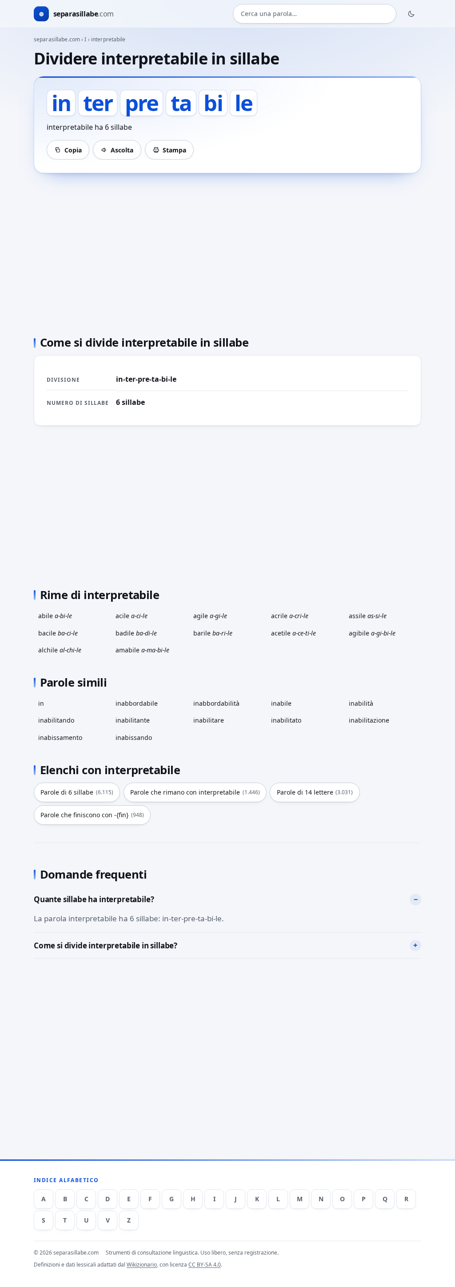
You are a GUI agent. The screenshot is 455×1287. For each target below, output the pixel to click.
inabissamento (60, 737)
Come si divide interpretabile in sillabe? (105, 945)
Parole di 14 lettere (315, 792)
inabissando (134, 737)
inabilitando (56, 720)
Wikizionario (142, 1264)
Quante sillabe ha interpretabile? (94, 899)
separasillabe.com (57, 39)
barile (212, 633)
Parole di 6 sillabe (76, 792)
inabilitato (286, 720)
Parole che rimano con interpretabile (195, 792)
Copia (73, 150)
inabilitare (208, 720)
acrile (289, 616)
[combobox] (314, 14)
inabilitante (133, 720)
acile (132, 616)
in (41, 703)
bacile (58, 633)
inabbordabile (137, 703)
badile (136, 633)
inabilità (361, 703)
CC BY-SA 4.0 (204, 1264)
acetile (293, 633)
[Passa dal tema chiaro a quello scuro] (411, 14)
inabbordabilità (216, 703)
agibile (372, 633)
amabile (142, 650)
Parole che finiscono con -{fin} (92, 815)
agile (210, 616)
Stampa (174, 150)
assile (368, 616)
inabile (281, 703)
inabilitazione (369, 720)
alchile (59, 650)
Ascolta (122, 150)
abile (55, 616)
